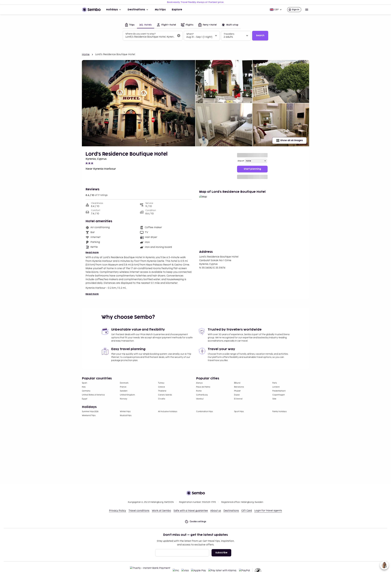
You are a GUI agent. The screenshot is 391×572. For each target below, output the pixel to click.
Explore (177, 9)
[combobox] (150, 36)
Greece (161, 387)
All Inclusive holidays (167, 411)
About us (215, 510)
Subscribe (221, 553)
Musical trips (125, 415)
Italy (84, 387)
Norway (123, 399)
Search (260, 36)
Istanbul (199, 399)
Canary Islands (165, 395)
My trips (160, 9)
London (276, 387)
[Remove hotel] (179, 35)
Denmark (124, 383)
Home (86, 54)
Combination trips (204, 411)
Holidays (112, 9)
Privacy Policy (117, 510)
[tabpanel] (195, 36)
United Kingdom (127, 395)
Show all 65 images (291, 140)
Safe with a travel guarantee (191, 510)
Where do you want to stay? (140, 34)
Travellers (229, 34)
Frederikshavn (279, 391)
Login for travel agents (268, 510)
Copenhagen (278, 395)
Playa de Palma (203, 387)
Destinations (136, 9)
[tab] (130, 25)
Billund (237, 383)
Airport (241, 161)
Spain (84, 383)
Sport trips (239, 411)
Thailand (162, 391)
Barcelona (239, 387)
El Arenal (238, 399)
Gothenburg (202, 395)
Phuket (237, 391)
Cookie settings (198, 521)
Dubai (237, 395)
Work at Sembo (161, 510)
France (123, 387)
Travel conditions (138, 510)
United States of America (93, 395)
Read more (92, 253)
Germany (86, 391)
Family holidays (279, 411)
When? (190, 34)
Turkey (161, 383)
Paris (274, 383)
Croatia (161, 399)
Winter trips (125, 411)
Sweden (123, 391)
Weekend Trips (88, 415)
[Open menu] (306, 9)
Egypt (84, 399)
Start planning (252, 169)
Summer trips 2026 (90, 411)
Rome (199, 391)
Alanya (199, 383)
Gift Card (246, 510)
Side (274, 399)
